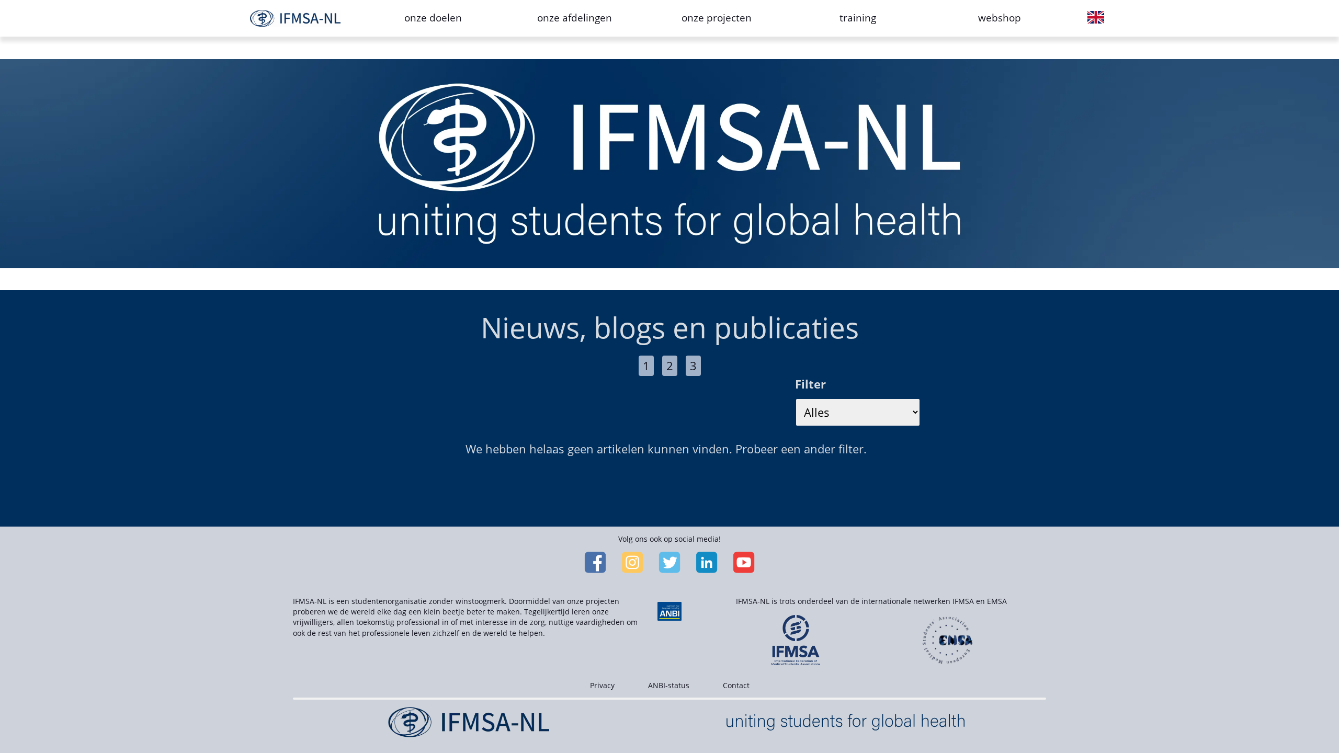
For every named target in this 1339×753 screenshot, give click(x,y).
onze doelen (433, 18)
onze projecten (717, 18)
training (857, 18)
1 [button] (646, 365)
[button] (1095, 18)
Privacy (602, 685)
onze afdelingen (574, 18)
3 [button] (693, 365)
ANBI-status (668, 685)
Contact (736, 685)
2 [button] (669, 365)
